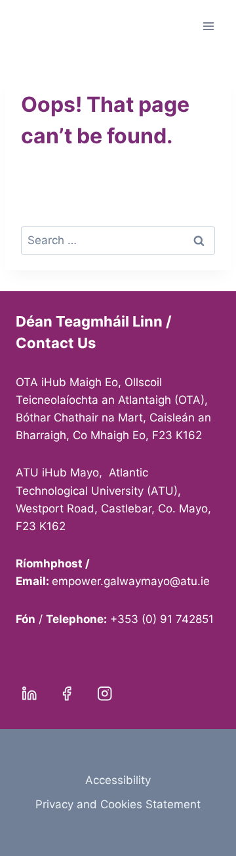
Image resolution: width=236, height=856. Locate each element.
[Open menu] (208, 26)
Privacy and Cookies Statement (118, 804)
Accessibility (118, 780)
